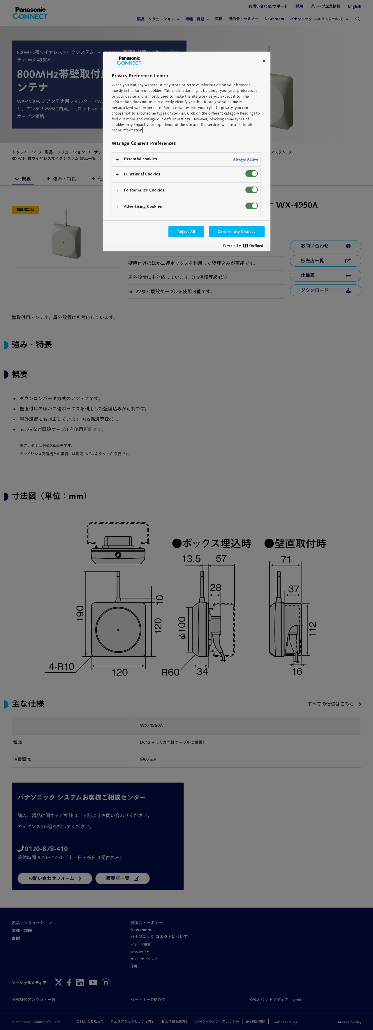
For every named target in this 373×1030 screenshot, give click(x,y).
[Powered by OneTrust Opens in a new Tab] (245, 247)
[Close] (264, 61)
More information (127, 130)
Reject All (186, 231)
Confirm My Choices (236, 231)
